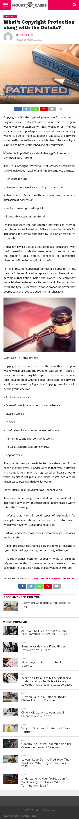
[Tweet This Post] (26, 108)
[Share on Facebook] (18, 108)
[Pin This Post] (44, 108)
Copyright (32, 578)
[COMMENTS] (61, 108)
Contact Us (31, 809)
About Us (48, 809)
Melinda (24, 34)
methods (47, 578)
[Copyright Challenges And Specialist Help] (10, 606)
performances (64, 578)
